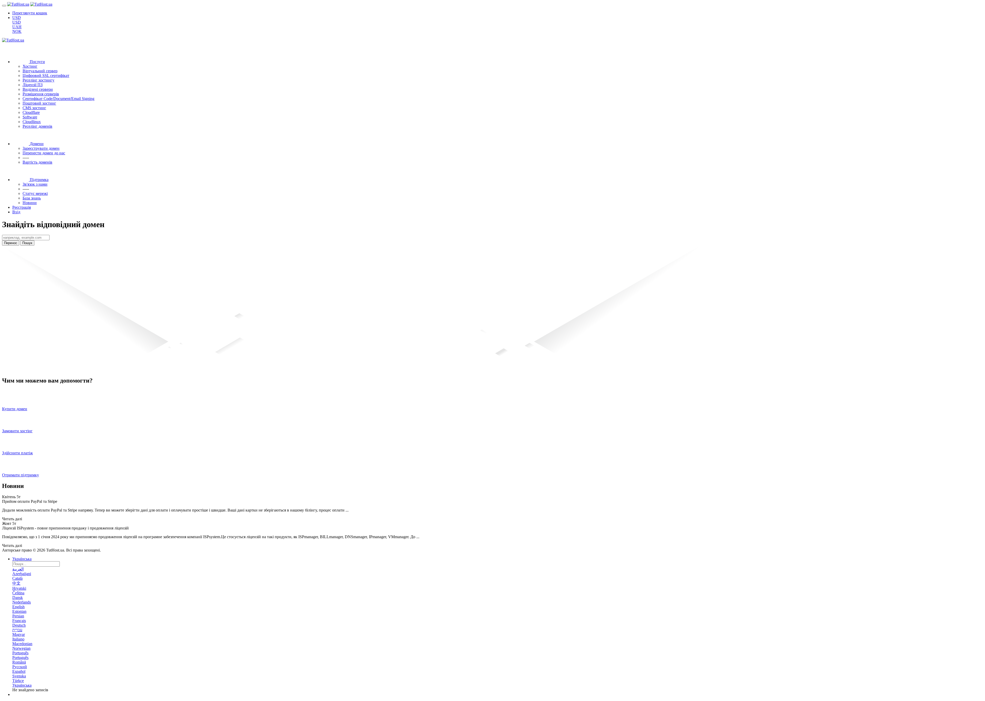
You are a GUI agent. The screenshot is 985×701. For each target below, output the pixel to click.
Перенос (10, 243)
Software (30, 117)
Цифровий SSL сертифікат (46, 75)
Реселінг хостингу (38, 80)
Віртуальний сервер (40, 71)
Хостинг (30, 66)
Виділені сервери (38, 89)
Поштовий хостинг (39, 103)
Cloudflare (31, 112)
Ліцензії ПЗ (33, 85)
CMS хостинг (34, 108)
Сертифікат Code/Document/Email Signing (58, 98)
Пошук (27, 243)
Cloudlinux (32, 121)
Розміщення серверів (41, 94)
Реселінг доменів (37, 126)
